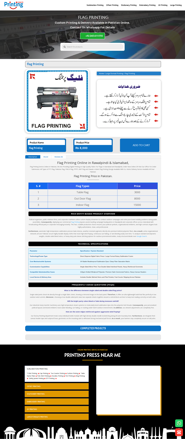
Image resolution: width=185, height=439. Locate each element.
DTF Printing (50, 378)
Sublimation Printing (95, 5)
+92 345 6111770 (94, 36)
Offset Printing (112, 5)
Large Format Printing (114, 73)
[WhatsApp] (179, 424)
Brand (46, 157)
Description (32, 157)
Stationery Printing (129, 5)
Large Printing (176, 5)
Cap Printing (44, 373)
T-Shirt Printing (32, 373)
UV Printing (162, 5)
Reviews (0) (59, 157)
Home (101, 73)
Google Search (142, 236)
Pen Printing (69, 376)
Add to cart (141, 145)
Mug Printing (80, 376)
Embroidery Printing (147, 5)
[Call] (179, 433)
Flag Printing (75, 222)
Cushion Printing (72, 373)
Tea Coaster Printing (58, 373)
